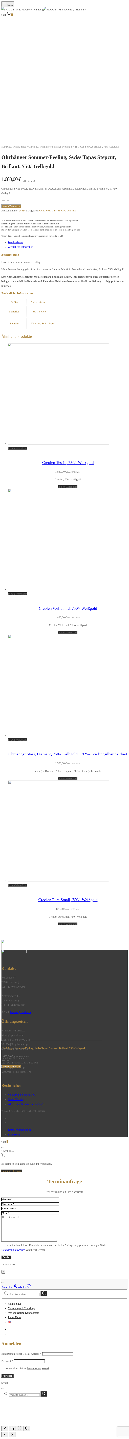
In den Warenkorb (11, 206)
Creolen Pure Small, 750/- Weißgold (68, 900)
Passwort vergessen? (38, 1368)
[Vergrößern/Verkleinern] (27, 1428)
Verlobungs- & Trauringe (21, 1308)
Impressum (14, 1134)
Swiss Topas (48, 323)
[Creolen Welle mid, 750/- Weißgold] (58, 589)
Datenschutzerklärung (19, 1129)
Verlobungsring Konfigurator (23, 1312)
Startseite (6, 146)
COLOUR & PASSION (52, 210)
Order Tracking (16, 1099)
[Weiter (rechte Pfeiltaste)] (12, 1434)
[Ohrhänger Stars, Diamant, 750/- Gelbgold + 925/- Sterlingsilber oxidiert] (58, 735)
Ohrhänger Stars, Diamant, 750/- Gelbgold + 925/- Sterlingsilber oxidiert (67, 754)
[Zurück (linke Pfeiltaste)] (4, 1434)
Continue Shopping (11, 1171)
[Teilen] (12, 1428)
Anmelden (7, 1376)
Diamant (35, 323)
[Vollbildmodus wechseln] (19, 1428)
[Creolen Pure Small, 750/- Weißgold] (58, 880)
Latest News (14, 1317)
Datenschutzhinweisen (13, 1249)
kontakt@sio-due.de (20, 1012)
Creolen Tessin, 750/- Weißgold (68, 462)
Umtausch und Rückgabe (21, 1094)
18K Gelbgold (39, 311)
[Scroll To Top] (3, 1277)
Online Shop (19, 146)
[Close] (2, 1147)
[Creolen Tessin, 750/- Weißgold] (58, 443)
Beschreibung (15, 242)
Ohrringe (33, 146)
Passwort (7, 1361)
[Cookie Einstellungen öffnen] (26, 1423)
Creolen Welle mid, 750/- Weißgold (68, 608)
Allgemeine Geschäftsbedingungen (26, 1104)
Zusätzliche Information (20, 247)
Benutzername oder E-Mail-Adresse (21, 1353)
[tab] (68, 242)
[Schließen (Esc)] (4, 1428)
